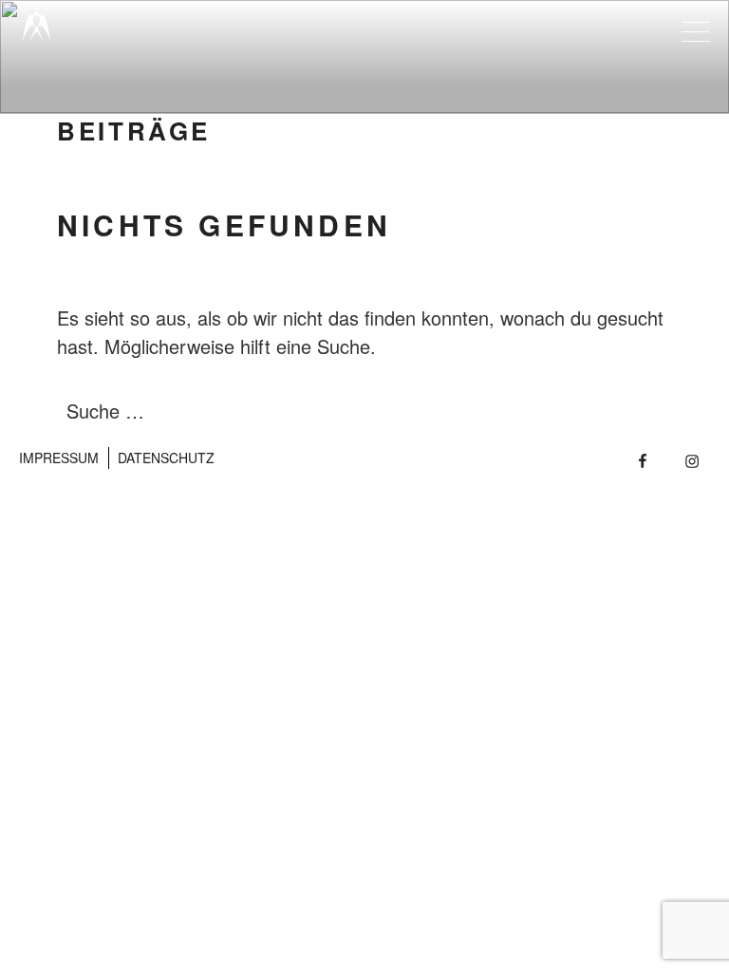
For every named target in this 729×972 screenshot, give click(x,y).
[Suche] (617, 411)
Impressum (59, 457)
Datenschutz (166, 457)
